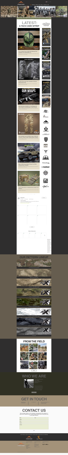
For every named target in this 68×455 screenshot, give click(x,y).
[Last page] (34, 194)
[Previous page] (24, 194)
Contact (27, 448)
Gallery (27, 446)
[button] (34, 264)
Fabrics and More (28, 447)
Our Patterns (27, 445)
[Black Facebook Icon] (44, 444)
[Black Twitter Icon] (46, 444)
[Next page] (33, 194)
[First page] (22, 194)
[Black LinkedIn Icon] (43, 444)
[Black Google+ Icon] (47, 444)
